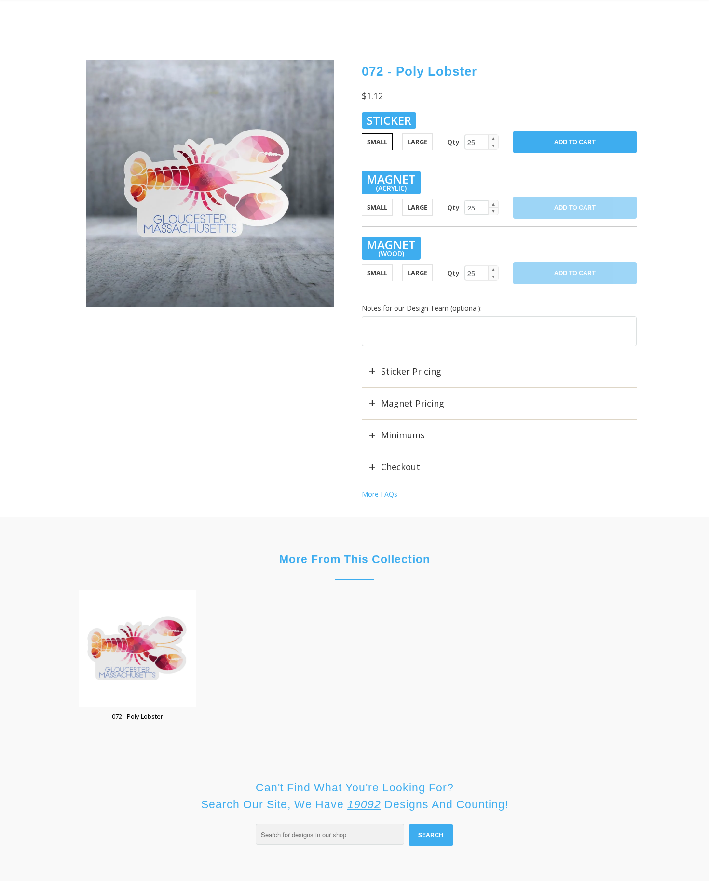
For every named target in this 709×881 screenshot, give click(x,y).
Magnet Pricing (412, 403)
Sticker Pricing (411, 371)
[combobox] (330, 834)
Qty (453, 141)
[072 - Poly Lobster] (209, 183)
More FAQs (379, 494)
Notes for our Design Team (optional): (422, 308)
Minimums (403, 435)
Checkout (400, 467)
